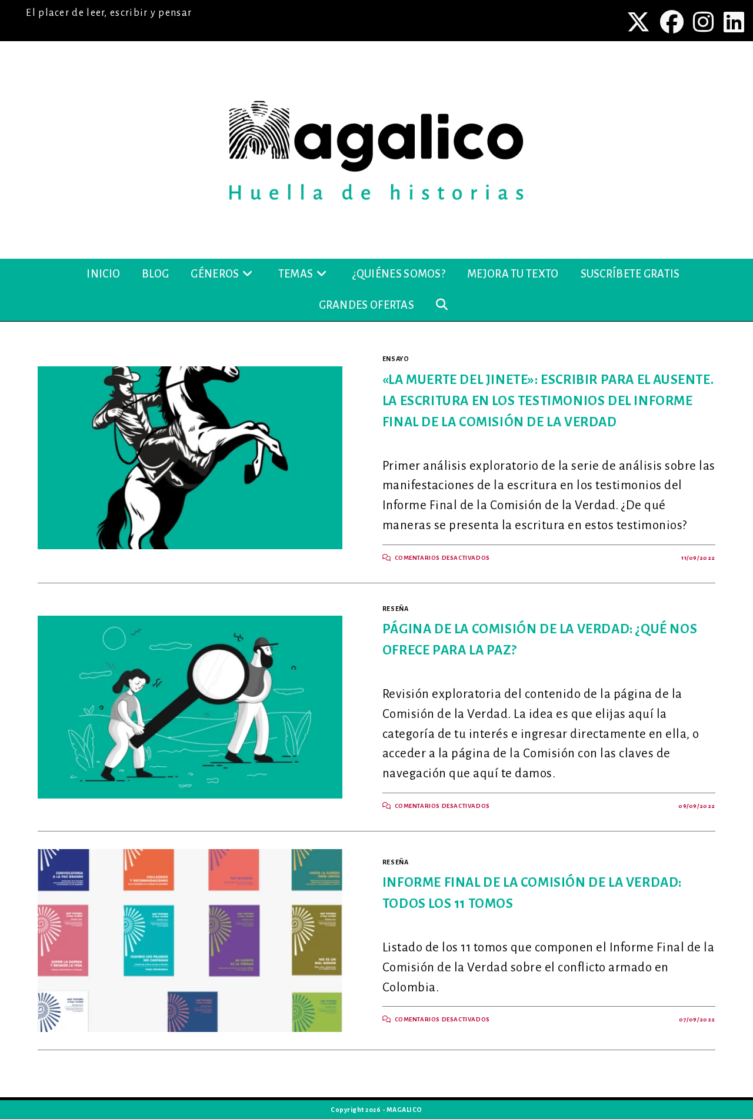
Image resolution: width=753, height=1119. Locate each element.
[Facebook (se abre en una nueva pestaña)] (673, 22)
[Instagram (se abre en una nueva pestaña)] (704, 22)
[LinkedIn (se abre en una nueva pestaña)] (732, 22)
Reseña (395, 608)
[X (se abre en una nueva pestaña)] (640, 22)
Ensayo (395, 358)
